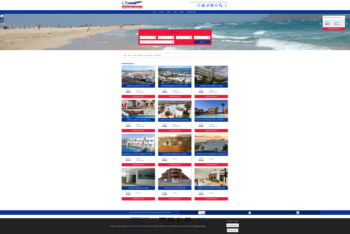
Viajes (129, 55)
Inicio (154, 12)
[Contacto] (212, 5)
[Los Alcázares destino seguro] (297, 212)
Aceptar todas (233, 230)
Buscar (202, 42)
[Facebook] (203, 5)
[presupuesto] (207, 5)
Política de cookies (200, 226)
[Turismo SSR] (249, 212)
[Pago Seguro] (226, 5)
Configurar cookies (232, 221)
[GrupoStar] (201, 212)
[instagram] (198, 5)
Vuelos (169, 12)
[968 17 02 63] (1, 16)
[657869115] (216, 5)
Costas (161, 12)
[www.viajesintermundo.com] (132, 5)
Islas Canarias (148, 55)
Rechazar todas (232, 225)
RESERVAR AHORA (334, 28)
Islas (175, 12)
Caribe (182, 12)
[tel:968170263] (220, 5)
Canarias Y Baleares (138, 55)
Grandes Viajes (191, 12)
